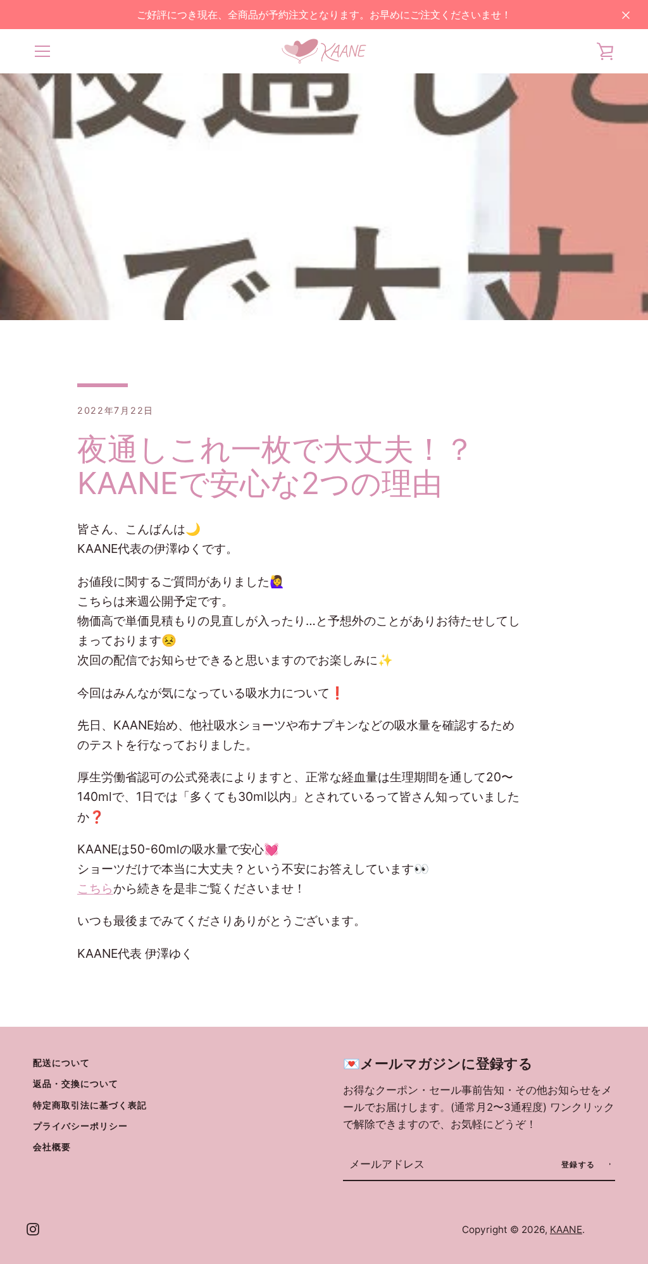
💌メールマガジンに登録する (438, 1063)
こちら (95, 888)
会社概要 (52, 1146)
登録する (580, 1164)
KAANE (566, 1230)
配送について (61, 1062)
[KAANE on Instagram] (33, 1228)
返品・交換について (75, 1083)
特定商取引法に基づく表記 (90, 1105)
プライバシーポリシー (80, 1125)
